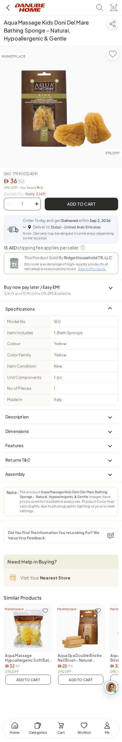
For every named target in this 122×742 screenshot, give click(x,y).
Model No (16, 321)
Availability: (25, 194)
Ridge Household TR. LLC (88, 257)
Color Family (19, 355)
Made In (14, 399)
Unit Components (24, 377)
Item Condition (21, 366)
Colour (13, 343)
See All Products (92, 269)
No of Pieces (19, 388)
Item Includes (20, 332)
